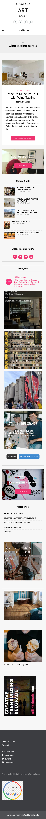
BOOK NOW (23, 491)
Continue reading (23, 138)
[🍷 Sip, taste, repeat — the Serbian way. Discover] (23, 310)
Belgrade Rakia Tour (21, 221)
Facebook (9, 755)
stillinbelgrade (32, 815)
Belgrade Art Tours (12, 513)
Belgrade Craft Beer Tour (28, 233)
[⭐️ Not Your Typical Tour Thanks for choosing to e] (23, 390)
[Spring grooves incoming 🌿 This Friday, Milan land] (23, 430)
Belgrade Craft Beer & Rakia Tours (19, 518)
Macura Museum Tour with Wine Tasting (23, 95)
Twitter (7, 759)
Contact (5, 745)
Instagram (9, 762)
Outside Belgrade (23, 90)
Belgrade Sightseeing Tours (16, 523)
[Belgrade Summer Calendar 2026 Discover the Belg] (23, 350)
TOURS (6, 532)
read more (23, 165)
